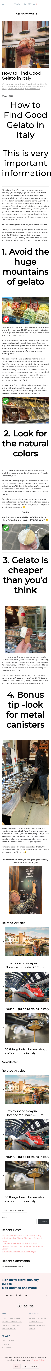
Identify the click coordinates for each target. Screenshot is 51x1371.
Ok (16, 1366)
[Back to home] (25, 3)
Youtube (7, 1348)
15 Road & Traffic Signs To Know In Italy (19, 1243)
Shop (32, 1329)
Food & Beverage (27, 86)
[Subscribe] (46, 1295)
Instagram (8, 1341)
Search (5, 1217)
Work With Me (37, 1325)
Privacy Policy (38, 1360)
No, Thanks (30, 1366)
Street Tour (9, 1329)
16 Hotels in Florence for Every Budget (19, 1251)
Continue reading (14, 1210)
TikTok (5, 1344)
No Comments (32, 89)
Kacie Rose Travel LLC (25, 84)
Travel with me (37, 1318)
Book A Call (36, 1322)
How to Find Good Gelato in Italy (21, 75)
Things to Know (16, 89)
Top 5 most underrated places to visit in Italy (21, 1235)
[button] (48, 3)
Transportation (11, 1325)
